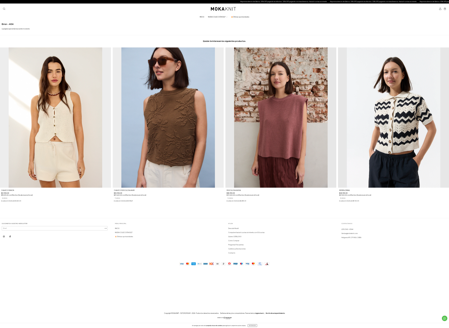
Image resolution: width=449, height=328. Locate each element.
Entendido (252, 325)
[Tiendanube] (224, 318)
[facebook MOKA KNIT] (10, 236)
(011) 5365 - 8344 (347, 229)
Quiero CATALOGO (234, 236)
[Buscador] (4, 9)
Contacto (231, 253)
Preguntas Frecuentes (236, 245)
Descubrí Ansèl (233, 228)
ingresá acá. (259, 313)
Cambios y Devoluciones (237, 249)
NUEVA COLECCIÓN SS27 (217, 17)
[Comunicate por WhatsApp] (444, 318)
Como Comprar (233, 241)
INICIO (202, 17)
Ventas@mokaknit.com (349, 233)
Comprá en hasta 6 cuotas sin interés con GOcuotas (246, 232)
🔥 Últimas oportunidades (240, 17)
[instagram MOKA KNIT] (4, 236)
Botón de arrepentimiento (275, 313)
